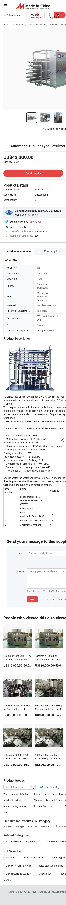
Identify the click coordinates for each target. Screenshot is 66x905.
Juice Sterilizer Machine (51, 865)
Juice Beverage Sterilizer (18, 873)
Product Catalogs (51, 787)
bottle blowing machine (15, 806)
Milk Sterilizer (45, 873)
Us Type (10, 857)
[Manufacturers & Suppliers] (33, 6)
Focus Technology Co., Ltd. (42, 891)
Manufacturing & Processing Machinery (31, 24)
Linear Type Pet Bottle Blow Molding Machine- (49, 794)
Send (32, 599)
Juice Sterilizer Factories (18, 865)
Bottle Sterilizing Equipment (20, 841)
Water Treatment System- (16, 794)
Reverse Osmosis (43, 806)
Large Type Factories (32, 857)
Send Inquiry (33, 173)
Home (6, 24)
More (6, 879)
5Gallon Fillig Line (12, 800)
